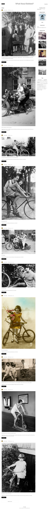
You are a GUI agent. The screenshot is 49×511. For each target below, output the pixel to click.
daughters (12, 384)
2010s (46, 82)
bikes (18, 60)
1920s (5, 129)
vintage (41, 89)
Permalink (3, 161)
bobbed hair (15, 159)
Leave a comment (31, 60)
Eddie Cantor (16, 384)
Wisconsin (3, 130)
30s (41, 79)
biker (15, 129)
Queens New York (22, 60)
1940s (45, 82)
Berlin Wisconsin (11, 129)
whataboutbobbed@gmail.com (41, 27)
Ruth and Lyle (31, 129)
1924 (6, 129)
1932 (41, 82)
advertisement (39, 83)
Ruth (28, 129)
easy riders (21, 129)
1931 (40, 82)
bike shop (16, 60)
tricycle (24, 495)
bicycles (12, 60)
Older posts (10, 501)
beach (42, 83)
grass (18, 159)
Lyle (23, 129)
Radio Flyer (15, 495)
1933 (42, 82)
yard (20, 159)
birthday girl (45, 83)
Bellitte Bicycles (6, 60)
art (41, 83)
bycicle (10, 495)
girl (11, 495)
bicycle (10, 60)
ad (37, 83)
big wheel (7, 159)
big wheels (10, 159)
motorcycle (26, 129)
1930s (38, 82)
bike (14, 60)
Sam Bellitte (26, 60)
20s (7, 129)
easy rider (18, 129)
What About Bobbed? (24, 4)
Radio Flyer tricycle (20, 495)
